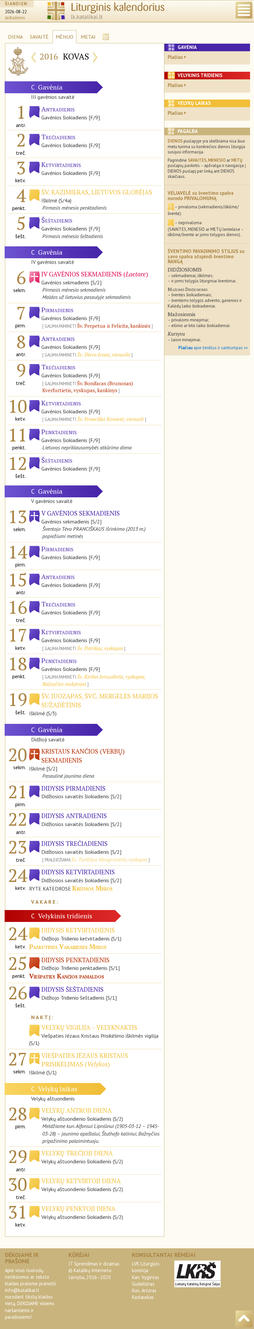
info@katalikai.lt (22, 1290)
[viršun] (243, 1318)
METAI (88, 36)
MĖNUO (64, 36)
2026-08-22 (16, 12)
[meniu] (243, 10)
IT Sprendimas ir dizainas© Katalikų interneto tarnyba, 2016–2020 (93, 1270)
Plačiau (175, 57)
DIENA (15, 36)
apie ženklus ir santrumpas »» (213, 348)
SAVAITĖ (39, 36)
